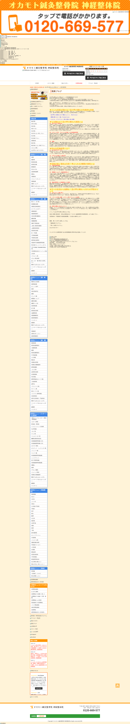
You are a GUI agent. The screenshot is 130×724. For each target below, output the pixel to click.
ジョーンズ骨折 (35, 472)
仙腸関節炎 (34, 313)
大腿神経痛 (34, 347)
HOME (31, 87)
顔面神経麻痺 (34, 171)
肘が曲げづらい (35, 138)
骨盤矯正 (33, 331)
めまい (33, 496)
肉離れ (33, 465)
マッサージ (34, 194)
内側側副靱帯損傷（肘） (37, 441)
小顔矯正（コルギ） (36, 573)
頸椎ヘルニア (34, 183)
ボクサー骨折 (34, 445)
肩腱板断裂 (34, 221)
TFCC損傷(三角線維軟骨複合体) (38, 248)
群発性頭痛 (34, 164)
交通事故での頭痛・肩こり (38, 594)
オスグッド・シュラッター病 (38, 448)
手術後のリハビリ (35, 544)
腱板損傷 (33, 218)
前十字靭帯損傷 (35, 460)
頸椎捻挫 (33, 181)
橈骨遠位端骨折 (35, 240)
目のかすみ (34, 169)
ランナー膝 (34, 453)
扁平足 (33, 384)
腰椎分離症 (34, 301)
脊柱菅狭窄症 (34, 291)
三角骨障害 (34, 381)
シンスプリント (35, 457)
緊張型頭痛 (34, 162)
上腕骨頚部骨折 (35, 228)
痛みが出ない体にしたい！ (38, 564)
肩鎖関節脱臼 (34, 213)
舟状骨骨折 (34, 396)
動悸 (32, 516)
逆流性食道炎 (34, 554)
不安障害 (33, 537)
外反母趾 (33, 376)
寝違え (33, 174)
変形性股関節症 (35, 345)
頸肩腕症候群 (34, 204)
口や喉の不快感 (35, 506)
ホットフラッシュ (35, 535)
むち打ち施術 (34, 591)
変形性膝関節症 (35, 352)
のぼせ (33, 499)
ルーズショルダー (35, 208)
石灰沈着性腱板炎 (35, 216)
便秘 (32, 525)
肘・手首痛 (34, 233)
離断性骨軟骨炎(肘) (36, 438)
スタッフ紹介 (3, 60)
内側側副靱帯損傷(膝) (36, 462)
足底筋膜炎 (34, 374)
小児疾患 (33, 547)
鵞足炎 (33, 359)
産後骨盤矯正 (34, 317)
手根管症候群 (34, 237)
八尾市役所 (41, 716)
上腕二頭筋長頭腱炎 (36, 225)
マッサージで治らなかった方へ (38, 189)
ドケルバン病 (34, 256)
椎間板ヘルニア (35, 298)
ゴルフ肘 (33, 431)
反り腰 (33, 308)
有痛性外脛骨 (34, 362)
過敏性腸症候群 (35, 542)
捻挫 (32, 467)
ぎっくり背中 (34, 286)
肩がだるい (34, 128)
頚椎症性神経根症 (35, 206)
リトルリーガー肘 (35, 436)
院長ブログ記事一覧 (39, 87)
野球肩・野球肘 (35, 424)
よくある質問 (3, 61)
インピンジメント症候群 (37, 426)
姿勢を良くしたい (35, 333)
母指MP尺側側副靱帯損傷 (37, 242)
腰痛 (32, 293)
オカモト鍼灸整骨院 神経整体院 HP (59, 239)
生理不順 (33, 523)
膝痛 (32, 350)
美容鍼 (33, 571)
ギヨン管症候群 (35, 258)
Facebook (2, 63)
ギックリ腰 (34, 296)
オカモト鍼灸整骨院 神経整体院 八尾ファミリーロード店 (14, 49)
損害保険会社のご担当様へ (38, 612)
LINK (81, 721)
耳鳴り (33, 504)
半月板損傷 (34, 355)
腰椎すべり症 (34, 303)
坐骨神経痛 (34, 305)
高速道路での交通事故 (37, 602)
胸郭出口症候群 (35, 281)
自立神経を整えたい (36, 561)
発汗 (32, 511)
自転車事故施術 (35, 607)
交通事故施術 (34, 589)
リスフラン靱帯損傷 (36, 393)
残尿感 (33, 520)
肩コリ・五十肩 (35, 201)
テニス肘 (33, 433)
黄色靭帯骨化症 (35, 559)
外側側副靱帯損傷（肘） (37, 443)
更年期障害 (34, 532)
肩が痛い (33, 126)
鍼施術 (33, 192)
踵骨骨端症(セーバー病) (37, 379)
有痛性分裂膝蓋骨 (35, 474)
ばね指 (33, 253)
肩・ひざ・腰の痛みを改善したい (38, 261)
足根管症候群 (34, 372)
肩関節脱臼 (34, 211)
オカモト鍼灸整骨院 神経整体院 (8, 47)
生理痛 (33, 549)
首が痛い (33, 131)
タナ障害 (33, 357)
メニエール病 (34, 540)
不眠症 (33, 508)
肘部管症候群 (34, 230)
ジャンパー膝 (34, 450)
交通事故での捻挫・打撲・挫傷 (38, 597)
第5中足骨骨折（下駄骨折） (38, 398)
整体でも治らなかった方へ (38, 186)
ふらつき (33, 501)
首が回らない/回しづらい (37, 133)
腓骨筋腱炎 (34, 367)
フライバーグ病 (35, 386)
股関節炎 (33, 140)
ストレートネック (35, 179)
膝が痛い (33, 143)
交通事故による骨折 (36, 600)
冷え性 (33, 518)
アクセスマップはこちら (71, 241)
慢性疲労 (33, 552)
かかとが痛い (34, 147)
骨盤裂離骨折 (34, 315)
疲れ (32, 513)
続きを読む (38, 688)
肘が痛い (33, 135)
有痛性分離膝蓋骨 (35, 364)
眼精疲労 (33, 166)
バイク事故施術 (35, 605)
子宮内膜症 (34, 556)
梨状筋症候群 (34, 310)
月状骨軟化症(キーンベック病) (39, 251)
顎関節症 (33, 176)
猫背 (32, 289)
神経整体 (33, 494)
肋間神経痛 (34, 284)
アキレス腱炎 (34, 470)
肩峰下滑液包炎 (35, 223)
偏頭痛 (33, 159)
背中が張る (34, 123)
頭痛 (32, 157)
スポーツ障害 (34, 421)
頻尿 (32, 528)
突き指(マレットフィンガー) (38, 245)
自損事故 (33, 609)
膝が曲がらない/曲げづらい (38, 145)
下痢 (32, 530)
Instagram (2, 62)
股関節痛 (33, 343)
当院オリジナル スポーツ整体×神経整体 (38, 418)
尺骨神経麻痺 (34, 235)
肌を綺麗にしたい (35, 576)
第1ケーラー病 (35, 391)
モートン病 (34, 388)
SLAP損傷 (33, 429)
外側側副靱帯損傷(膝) (36, 455)
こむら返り (34, 369)
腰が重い (33, 121)
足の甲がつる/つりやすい (37, 150)
